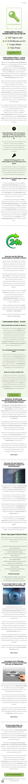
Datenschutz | (11, 778)
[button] (2, 781)
